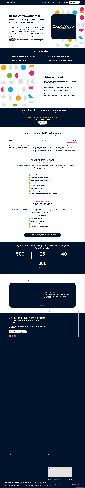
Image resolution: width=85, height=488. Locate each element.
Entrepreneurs (50, 2)
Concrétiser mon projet (17, 332)
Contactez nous (74, 2)
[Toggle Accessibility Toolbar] (82, 9)
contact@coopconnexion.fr (56, 479)
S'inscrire (42, 122)
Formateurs (58, 2)
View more (12, 487)
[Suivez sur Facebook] (10, 336)
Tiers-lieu (65, 2)
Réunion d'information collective (42, 117)
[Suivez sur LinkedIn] (12, 336)
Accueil (44, 2)
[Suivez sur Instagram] (15, 336)
